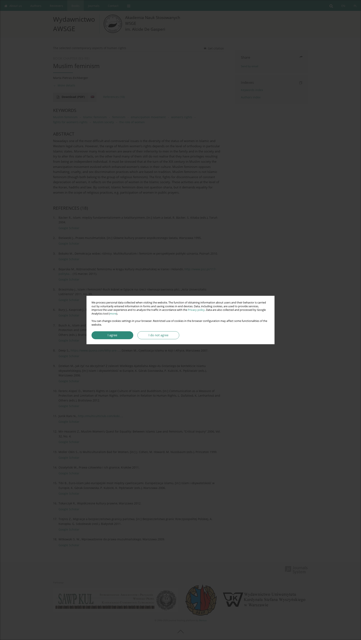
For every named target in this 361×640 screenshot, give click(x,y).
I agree (112, 335)
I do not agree (158, 335)
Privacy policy (196, 310)
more (113, 313)
